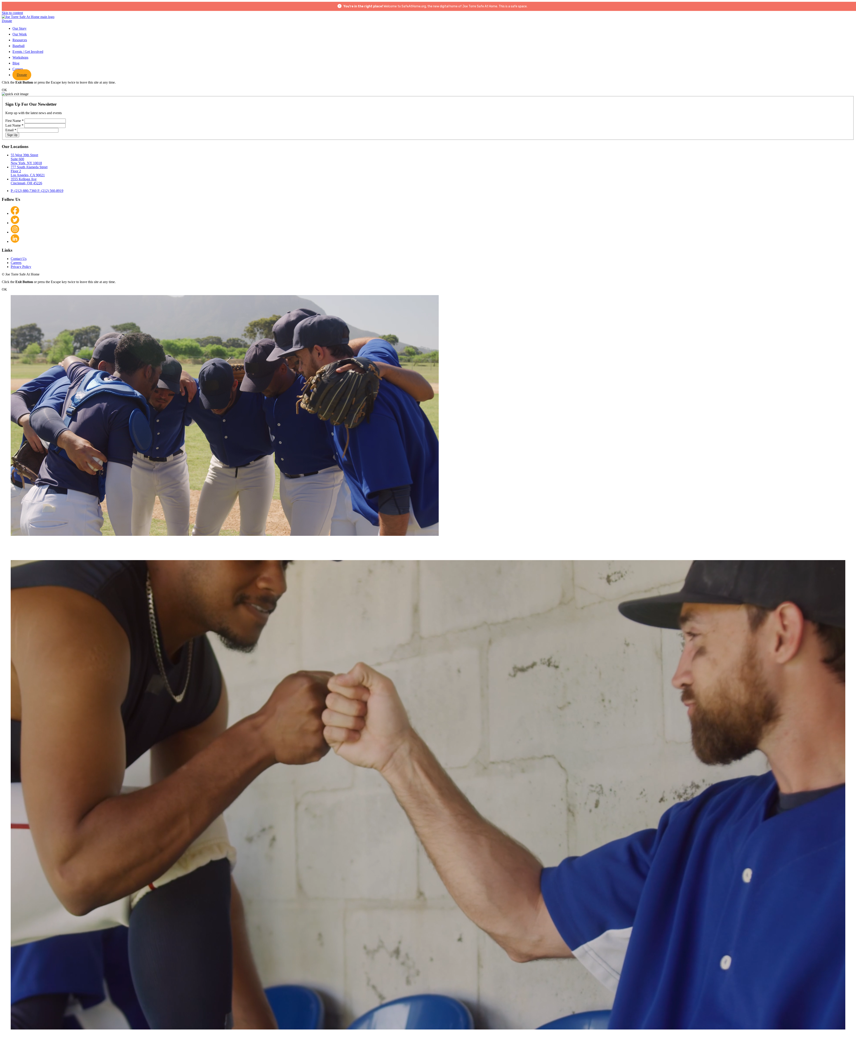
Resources (19, 40)
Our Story (19, 28)
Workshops (20, 57)
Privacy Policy (21, 267)
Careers (17, 69)
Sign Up (12, 135)
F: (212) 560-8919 (50, 191)
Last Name (14, 125)
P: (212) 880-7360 (24, 191)
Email (10, 130)
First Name (14, 121)
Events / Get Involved (27, 51)
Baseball (18, 46)
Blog (15, 63)
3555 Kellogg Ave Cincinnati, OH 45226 (26, 181)
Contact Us (19, 259)
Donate (7, 21)
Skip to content (12, 13)
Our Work (19, 34)
